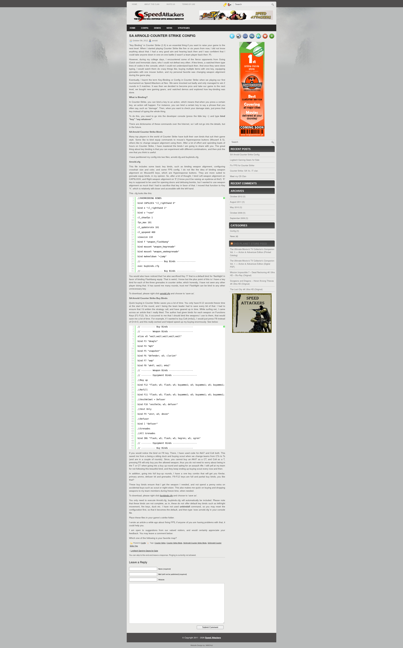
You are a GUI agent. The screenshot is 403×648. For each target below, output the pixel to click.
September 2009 (237, 218)
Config (144, 27)
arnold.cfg (165, 293)
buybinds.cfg (166, 495)
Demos (157, 27)
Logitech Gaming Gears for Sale (144, 550)
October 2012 (236, 196)
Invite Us (171, 4)
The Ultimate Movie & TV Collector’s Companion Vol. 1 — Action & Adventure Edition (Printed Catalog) (252, 252)
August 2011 (235, 201)
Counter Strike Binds (174, 543)
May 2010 (234, 207)
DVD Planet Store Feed (250, 243)
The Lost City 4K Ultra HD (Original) (246, 289)
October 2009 (236, 212)
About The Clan (151, 4)
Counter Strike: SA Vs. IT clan (244, 170)
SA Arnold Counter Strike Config (244, 154)
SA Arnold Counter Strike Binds (195, 543)
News (169, 27)
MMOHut (209, 645)
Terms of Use (188, 4)
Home (134, 4)
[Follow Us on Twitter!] (230, 5)
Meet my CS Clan (238, 176)
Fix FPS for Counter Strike (242, 165)
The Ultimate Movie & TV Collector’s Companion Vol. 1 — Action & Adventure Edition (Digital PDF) (252, 263)
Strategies (184, 27)
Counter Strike (160, 543)
